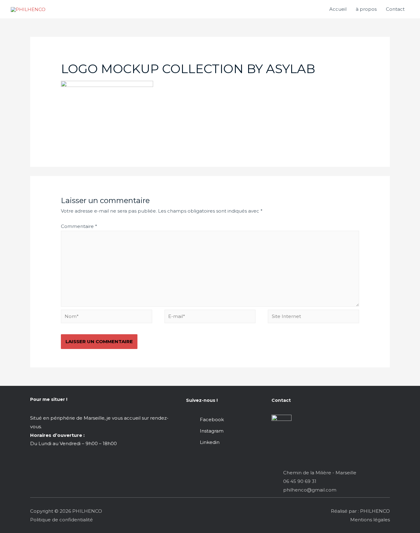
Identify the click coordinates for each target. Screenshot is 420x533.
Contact (395, 9)
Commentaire (79, 226)
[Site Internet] (313, 317)
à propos (366, 9)
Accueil (338, 9)
